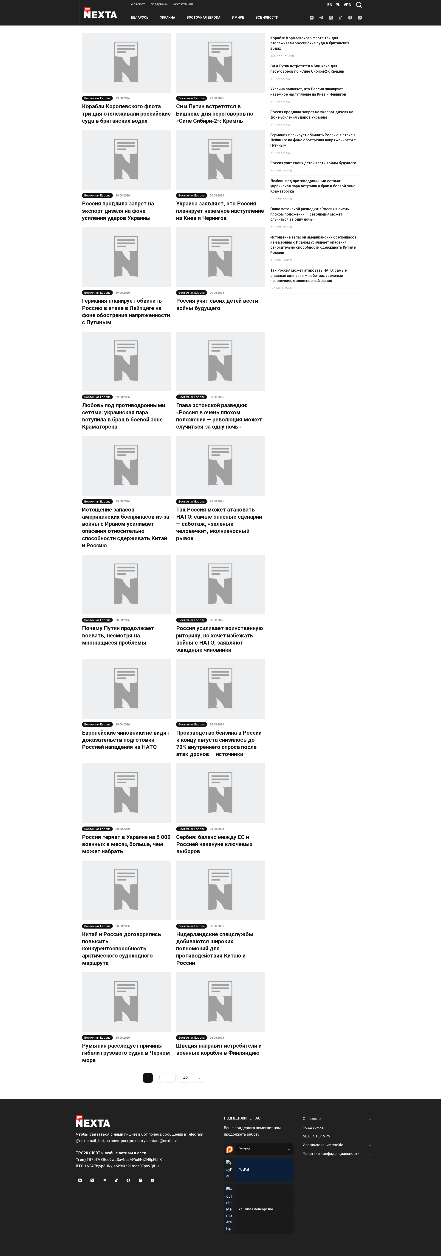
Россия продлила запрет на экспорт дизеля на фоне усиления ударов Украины (118, 210)
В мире (238, 17)
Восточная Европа (203, 17)
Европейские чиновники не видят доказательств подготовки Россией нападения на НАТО (126, 740)
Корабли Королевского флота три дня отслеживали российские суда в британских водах (126, 113)
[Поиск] (359, 5)
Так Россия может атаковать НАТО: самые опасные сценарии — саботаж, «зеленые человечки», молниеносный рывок (219, 524)
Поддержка (159, 4)
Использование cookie (323, 1144)
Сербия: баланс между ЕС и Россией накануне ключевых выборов (214, 844)
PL (338, 4)
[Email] (152, 1180)
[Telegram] (321, 18)
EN (329, 4)
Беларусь (139, 17)
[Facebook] (350, 18)
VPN (347, 4)
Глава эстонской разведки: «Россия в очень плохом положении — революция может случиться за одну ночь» (309, 214)
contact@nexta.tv (161, 1140)
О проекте (138, 4)
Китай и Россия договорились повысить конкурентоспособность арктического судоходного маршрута (121, 948)
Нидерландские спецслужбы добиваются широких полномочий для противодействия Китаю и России (215, 948)
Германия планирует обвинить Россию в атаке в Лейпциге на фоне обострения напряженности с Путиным (313, 140)
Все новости (267, 17)
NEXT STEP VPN (183, 4)
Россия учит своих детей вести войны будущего (313, 163)
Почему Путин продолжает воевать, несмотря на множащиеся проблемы (118, 635)
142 (184, 1078)
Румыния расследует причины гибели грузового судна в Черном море (126, 1053)
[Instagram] (360, 18)
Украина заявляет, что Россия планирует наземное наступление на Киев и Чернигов (220, 210)
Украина (167, 17)
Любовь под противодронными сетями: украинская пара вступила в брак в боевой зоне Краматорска (312, 186)
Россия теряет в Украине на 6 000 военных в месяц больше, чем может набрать (126, 844)
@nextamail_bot (90, 1140)
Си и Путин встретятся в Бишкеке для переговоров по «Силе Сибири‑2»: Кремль (214, 113)
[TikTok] (340, 18)
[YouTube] (312, 18)
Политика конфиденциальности (331, 1153)
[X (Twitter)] (331, 18)
